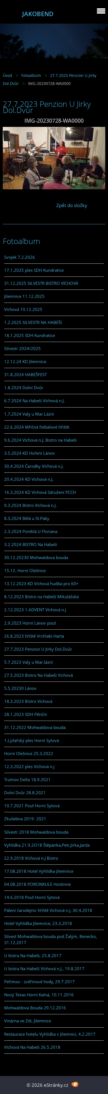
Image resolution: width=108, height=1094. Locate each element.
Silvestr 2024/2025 (22, 348)
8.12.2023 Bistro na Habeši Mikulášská (41, 596)
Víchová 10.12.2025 (23, 309)
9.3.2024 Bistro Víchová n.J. (30, 505)
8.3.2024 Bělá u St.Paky (26, 518)
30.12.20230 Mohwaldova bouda (36, 557)
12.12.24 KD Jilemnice (25, 361)
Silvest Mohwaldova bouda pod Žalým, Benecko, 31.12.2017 (50, 939)
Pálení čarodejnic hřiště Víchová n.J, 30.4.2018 (48, 910)
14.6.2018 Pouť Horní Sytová (32, 897)
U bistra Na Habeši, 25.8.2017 (32, 955)
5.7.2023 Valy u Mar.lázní (28, 662)
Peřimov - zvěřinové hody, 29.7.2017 (39, 981)
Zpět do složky (71, 205)
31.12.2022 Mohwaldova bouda (35, 727)
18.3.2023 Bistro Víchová (28, 701)
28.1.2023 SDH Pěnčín (25, 714)
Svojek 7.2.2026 (19, 257)
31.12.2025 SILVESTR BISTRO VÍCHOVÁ (41, 283)
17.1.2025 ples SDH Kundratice (34, 270)
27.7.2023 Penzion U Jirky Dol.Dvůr (38, 649)
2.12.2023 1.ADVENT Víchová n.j (35, 609)
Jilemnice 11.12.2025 (24, 296)
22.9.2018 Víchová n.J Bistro (31, 858)
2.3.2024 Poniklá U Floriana (30, 531)
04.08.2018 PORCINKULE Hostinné (37, 884)
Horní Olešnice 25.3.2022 (28, 753)
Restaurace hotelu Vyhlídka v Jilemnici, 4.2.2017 (50, 1034)
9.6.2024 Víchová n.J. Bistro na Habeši (40, 440)
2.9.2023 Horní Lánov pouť (30, 623)
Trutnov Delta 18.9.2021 (27, 779)
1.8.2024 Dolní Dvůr (23, 387)
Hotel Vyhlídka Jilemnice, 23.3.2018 (38, 923)
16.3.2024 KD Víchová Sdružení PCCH (40, 492)
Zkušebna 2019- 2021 (25, 818)
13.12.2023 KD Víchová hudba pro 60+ (41, 583)
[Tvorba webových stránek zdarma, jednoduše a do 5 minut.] (75, 1084)
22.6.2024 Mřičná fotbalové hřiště (36, 427)
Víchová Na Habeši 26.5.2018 (32, 1047)
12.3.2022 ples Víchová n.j (29, 766)
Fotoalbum (31, 75)
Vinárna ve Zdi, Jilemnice (27, 1020)
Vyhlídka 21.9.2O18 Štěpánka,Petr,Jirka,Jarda (47, 845)
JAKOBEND (37, 13)
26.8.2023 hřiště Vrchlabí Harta (34, 636)
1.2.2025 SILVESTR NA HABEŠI (33, 322)
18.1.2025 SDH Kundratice (29, 335)
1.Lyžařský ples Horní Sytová (31, 740)
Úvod (7, 75)
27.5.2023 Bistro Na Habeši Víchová (38, 675)
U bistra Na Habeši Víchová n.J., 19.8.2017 (44, 968)
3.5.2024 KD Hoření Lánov (29, 453)
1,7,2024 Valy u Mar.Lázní (29, 414)
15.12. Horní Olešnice (25, 570)
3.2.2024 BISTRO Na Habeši (30, 544)
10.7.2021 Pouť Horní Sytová (32, 805)
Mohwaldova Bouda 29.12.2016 (35, 1007)
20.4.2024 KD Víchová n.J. (28, 479)
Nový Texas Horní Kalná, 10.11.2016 (39, 994)
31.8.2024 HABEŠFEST (25, 374)
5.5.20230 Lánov (20, 688)
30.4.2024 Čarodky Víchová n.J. (34, 466)
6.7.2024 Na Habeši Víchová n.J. (34, 400)
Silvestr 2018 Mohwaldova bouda (36, 832)
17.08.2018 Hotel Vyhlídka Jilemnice (38, 871)
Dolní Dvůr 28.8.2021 (25, 792)
